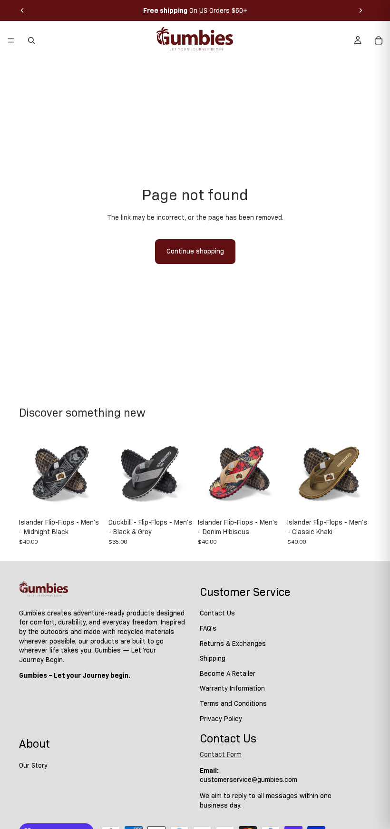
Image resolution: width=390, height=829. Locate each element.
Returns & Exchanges (233, 643)
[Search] (31, 40)
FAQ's (208, 628)
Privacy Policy (221, 718)
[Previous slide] (22, 10)
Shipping (212, 658)
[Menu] (11, 40)
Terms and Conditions (233, 703)
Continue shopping (195, 251)
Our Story (33, 765)
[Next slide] (360, 10)
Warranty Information (232, 688)
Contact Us (217, 613)
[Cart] (378, 40)
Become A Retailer (227, 673)
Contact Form (221, 754)
